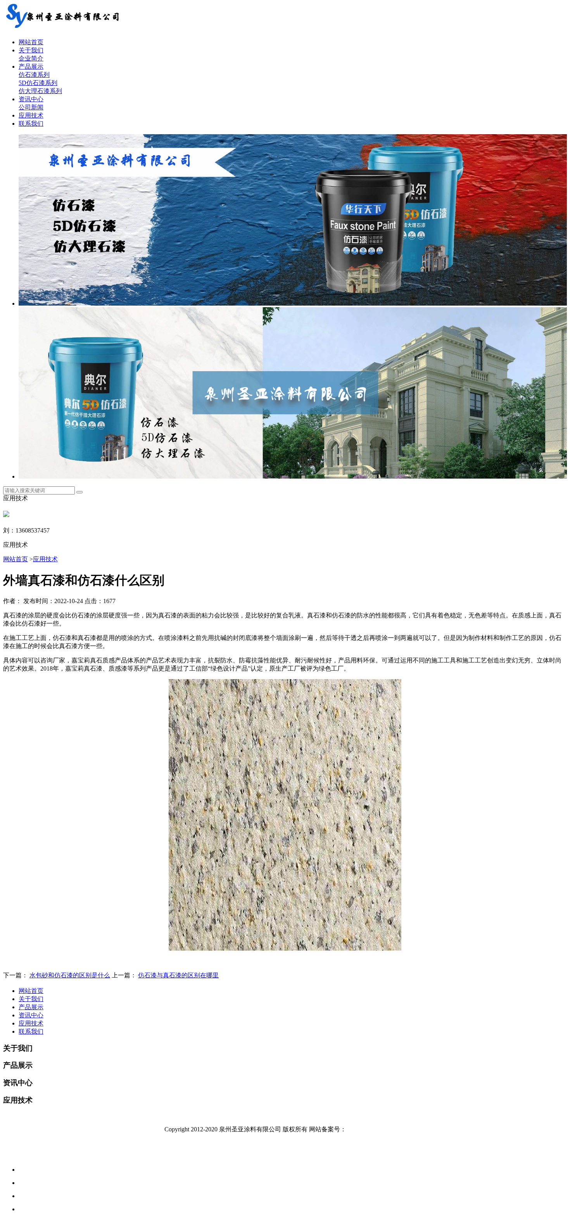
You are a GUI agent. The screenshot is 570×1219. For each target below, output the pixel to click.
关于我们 (31, 50)
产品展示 (31, 66)
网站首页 (31, 42)
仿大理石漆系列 (40, 91)
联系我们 (31, 123)
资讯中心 (31, 99)
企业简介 (31, 58)
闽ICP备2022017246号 (376, 1129)
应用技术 (31, 115)
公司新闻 (31, 107)
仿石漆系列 (34, 74)
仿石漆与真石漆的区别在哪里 (178, 975)
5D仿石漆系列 (38, 83)
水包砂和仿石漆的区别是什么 (69, 975)
